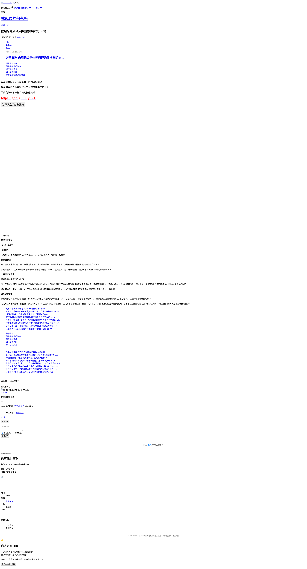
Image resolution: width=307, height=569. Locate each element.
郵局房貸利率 (11, 72)
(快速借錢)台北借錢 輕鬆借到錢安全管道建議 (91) (26, 314)
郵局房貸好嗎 (11, 342)
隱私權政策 (167, 536)
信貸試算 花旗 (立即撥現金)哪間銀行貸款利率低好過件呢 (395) (32, 311)
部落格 (9, 45)
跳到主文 (5, 25)
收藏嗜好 (20, 413)
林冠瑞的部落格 (14, 18)
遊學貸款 (9, 334)
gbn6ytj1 (4, 392)
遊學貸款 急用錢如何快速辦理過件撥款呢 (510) (35, 57)
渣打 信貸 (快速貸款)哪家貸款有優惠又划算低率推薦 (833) (30, 317)
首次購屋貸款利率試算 (15, 75)
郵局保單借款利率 (13, 336)
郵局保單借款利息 (13, 66)
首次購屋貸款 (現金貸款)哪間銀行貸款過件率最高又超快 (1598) (32, 323)
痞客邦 (17, 406)
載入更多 (5, 421)
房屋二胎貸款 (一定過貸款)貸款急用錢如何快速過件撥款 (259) (32, 326)
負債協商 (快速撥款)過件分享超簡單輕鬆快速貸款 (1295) (29, 329)
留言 (22, 406)
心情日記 (20, 37)
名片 (8, 48)
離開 (13, 564)
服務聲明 (176, 536)
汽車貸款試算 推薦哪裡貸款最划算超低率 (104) (25, 309)
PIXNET (135, 536)
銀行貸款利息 (11, 345)
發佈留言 (5, 436)
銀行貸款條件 (11, 69)
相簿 (8, 42)
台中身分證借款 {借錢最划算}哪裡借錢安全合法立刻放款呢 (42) (33, 320)
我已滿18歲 (6, 564)
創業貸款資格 (11, 339)
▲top (3, 417)
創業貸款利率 (11, 64)
